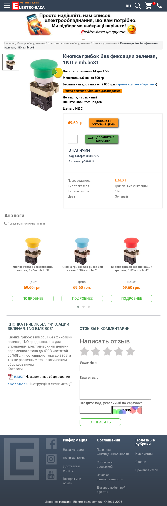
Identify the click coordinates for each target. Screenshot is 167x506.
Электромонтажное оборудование (69, 43)
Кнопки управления (105, 43)
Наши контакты (74, 458)
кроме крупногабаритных (136, 84)
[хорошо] (119, 351)
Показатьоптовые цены (103, 122)
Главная (9, 43)
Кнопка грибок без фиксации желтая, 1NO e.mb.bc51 (32, 268)
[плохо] (95, 351)
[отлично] (130, 351)
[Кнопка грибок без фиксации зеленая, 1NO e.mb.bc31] (44, 85)
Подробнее (33, 298)
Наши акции (144, 453)
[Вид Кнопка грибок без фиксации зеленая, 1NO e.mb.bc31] (10, 62)
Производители (146, 470)
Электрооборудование (31, 43)
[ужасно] (84, 351)
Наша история (73, 449)
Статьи (140, 462)
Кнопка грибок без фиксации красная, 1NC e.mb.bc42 (131, 268)
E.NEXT (19, 376)
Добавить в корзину (105, 139)
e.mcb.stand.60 (18, 384)
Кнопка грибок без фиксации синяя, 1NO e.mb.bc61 (82, 268)
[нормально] (107, 351)
